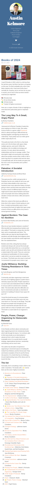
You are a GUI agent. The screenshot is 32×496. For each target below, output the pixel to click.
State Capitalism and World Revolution (16, 381)
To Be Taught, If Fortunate (12, 473)
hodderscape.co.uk (9, 123)
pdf (19, 44)
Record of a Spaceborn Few (13, 430)
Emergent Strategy (10, 426)
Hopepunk (24, 130)
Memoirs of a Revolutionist (13, 373)
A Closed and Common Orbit (13, 422)
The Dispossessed (10, 396)
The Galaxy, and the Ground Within (15, 435)
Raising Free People (11, 467)
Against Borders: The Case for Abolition (19, 400)
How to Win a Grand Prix (12, 420)
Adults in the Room (10, 410)
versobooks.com (8, 222)
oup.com (6, 325)
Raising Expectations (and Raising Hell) (17, 451)
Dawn (6, 478)
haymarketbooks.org (9, 176)
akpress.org (6, 274)
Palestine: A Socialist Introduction (17, 377)
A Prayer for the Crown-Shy (13, 463)
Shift (6, 484)
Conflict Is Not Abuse (11, 398)
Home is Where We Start (12, 455)
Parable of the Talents (11, 387)
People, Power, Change (14, 480)
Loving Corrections (10, 459)
